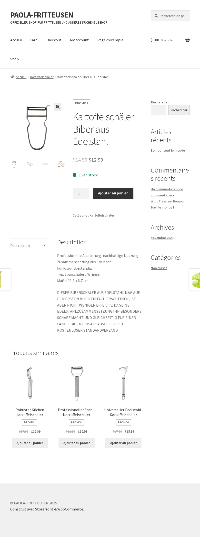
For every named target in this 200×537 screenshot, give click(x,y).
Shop (14, 58)
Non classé (159, 268)
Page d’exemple (110, 39)
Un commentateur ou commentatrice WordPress (167, 195)
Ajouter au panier (113, 193)
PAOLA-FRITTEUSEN (41, 15)
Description (20, 245)
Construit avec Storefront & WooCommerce (46, 509)
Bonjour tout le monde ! (169, 150)
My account (79, 39)
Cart (33, 39)
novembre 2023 (162, 238)
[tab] (29, 246)
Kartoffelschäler (42, 77)
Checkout (53, 39)
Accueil (16, 39)
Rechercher (160, 102)
